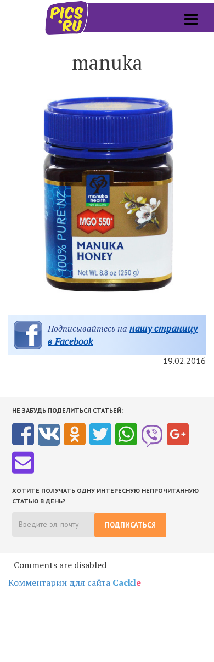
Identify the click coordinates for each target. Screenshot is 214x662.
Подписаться (130, 525)
